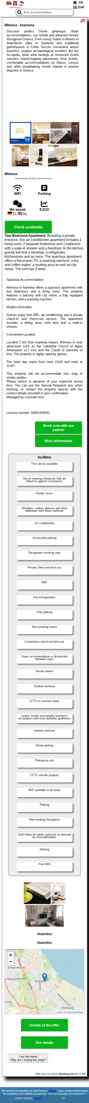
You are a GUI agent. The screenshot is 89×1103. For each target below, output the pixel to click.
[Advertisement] (44, 97)
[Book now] (83, 20)
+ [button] (10, 955)
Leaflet (58, 1012)
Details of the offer (44, 1025)
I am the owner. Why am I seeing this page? (28, 1058)
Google (52, 1090)
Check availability (28, 227)
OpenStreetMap (75, 1012)
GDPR (37, 1098)
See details (44, 1043)
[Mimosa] (20, 133)
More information (58, 441)
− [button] (10, 961)
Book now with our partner (58, 428)
